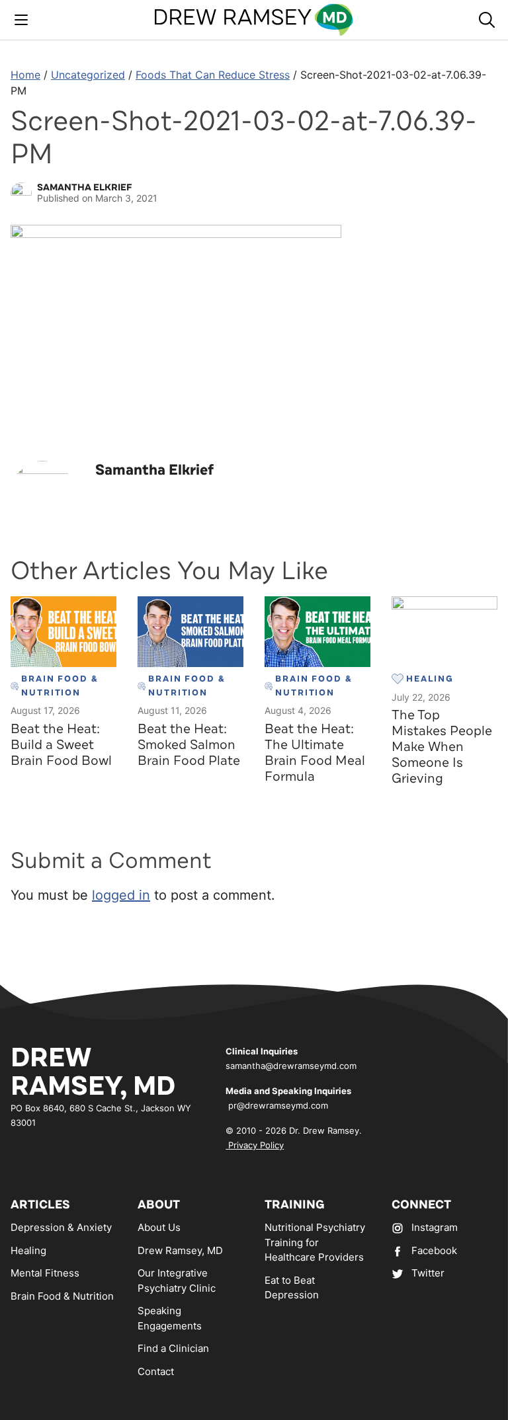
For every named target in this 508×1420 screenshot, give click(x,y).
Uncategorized (88, 74)
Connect (421, 1204)
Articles (40, 1204)
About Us (159, 1227)
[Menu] (21, 20)
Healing (28, 1250)
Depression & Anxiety (61, 1227)
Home (25, 74)
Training (295, 1204)
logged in (121, 895)
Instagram (434, 1227)
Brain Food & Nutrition (62, 1296)
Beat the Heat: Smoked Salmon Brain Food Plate (189, 744)
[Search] (487, 20)
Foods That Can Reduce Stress (213, 74)
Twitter (427, 1273)
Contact (156, 1371)
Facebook (434, 1250)
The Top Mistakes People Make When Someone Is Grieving (442, 746)
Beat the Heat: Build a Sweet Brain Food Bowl (61, 744)
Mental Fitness (45, 1273)
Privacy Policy (255, 1145)
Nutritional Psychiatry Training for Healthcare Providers (315, 1242)
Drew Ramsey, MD (180, 1250)
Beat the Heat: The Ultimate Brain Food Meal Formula (315, 752)
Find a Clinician (173, 1348)
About (159, 1204)
